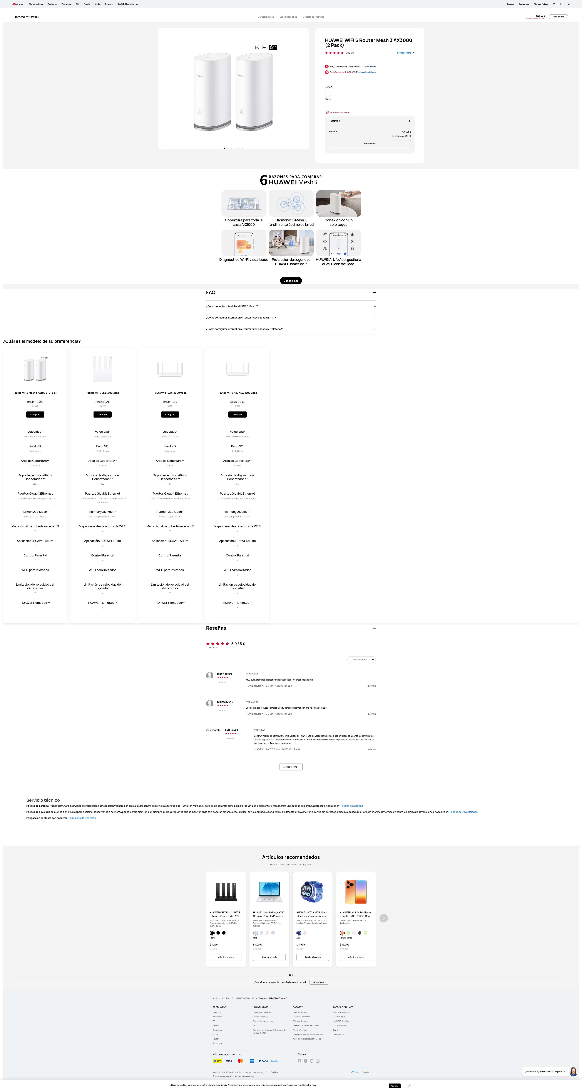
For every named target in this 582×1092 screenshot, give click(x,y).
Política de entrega (261, 1016)
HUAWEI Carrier (339, 1025)
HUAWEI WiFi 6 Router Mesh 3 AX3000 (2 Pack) (368, 42)
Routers (226, 998)
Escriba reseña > (291, 766)
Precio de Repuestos (301, 1016)
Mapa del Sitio (219, 1072)
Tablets (216, 1025)
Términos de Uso (235, 1072)
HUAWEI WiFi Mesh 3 (244, 998)
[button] (554, 4)
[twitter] (305, 1061)
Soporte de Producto (313, 16)
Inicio (215, 998)
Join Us (336, 1030)
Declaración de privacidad (256, 1072)
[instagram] (317, 1061)
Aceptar (394, 1086)
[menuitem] (231, 1012)
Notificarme (558, 16)
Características (266, 16)
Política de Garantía (352, 805)
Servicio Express (299, 1030)
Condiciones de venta (262, 1012)
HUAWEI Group (339, 1016)
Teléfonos (217, 1012)
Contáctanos (338, 1034)
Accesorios (217, 1030)
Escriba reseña (404, 52)
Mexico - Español (362, 1072)
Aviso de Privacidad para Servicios (307, 1039)
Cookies (274, 1072)
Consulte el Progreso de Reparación (308, 1034)
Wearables (217, 1016)
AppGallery (217, 1043)
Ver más (372, 66)
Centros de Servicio (301, 1012)
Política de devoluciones (263, 1021)
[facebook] (299, 1061)
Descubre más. (309, 1085)
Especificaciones (288, 16)
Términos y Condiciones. (366, 72)
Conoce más (291, 280)
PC (214, 1021)
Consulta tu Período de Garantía (306, 1025)
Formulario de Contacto (82, 818)
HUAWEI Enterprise (341, 1021)
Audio (215, 1034)
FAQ (254, 1025)
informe (372, 685)
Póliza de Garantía (300, 1021)
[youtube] (311, 1061)
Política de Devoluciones (463, 812)
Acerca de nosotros (341, 1012)
